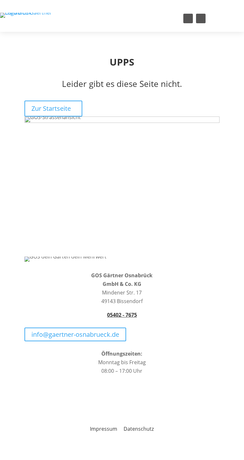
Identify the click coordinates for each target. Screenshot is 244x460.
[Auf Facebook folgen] (188, 18)
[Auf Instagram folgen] (201, 18)
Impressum (103, 428)
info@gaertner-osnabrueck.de (75, 334)
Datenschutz (139, 428)
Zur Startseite (51, 108)
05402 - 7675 (122, 314)
